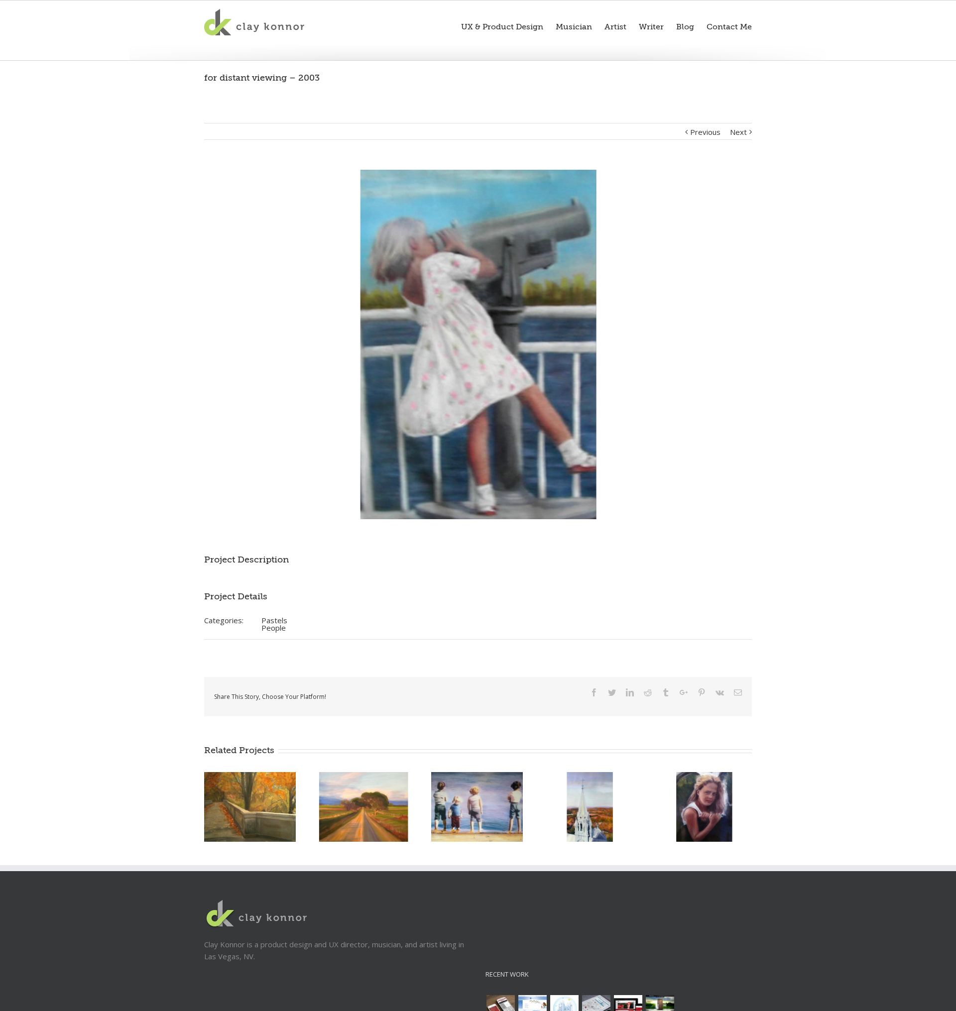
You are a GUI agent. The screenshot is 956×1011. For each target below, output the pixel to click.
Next (738, 132)
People (273, 628)
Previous (705, 132)
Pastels (274, 620)
